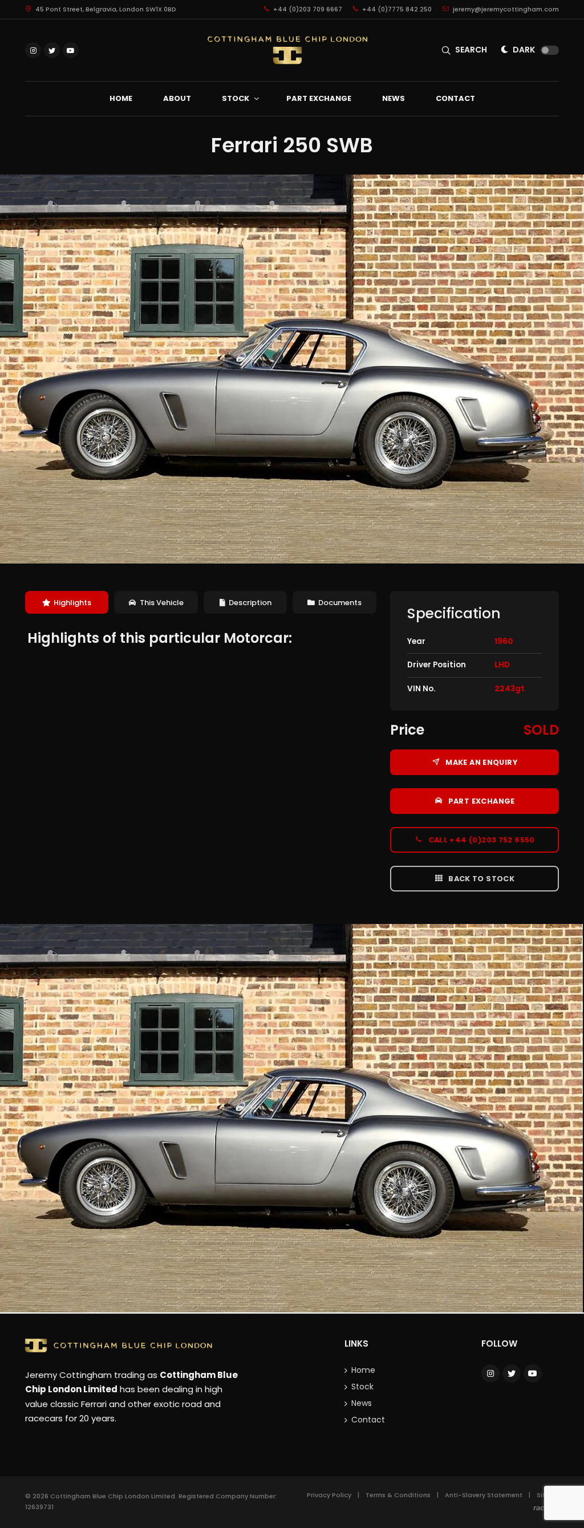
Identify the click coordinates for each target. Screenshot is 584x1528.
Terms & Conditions (398, 1494)
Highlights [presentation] (72, 602)
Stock (362, 1386)
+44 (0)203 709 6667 (306, 9)
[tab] (66, 602)
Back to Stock (480, 878)
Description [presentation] (250, 602)
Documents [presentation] (340, 602)
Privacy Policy (329, 1494)
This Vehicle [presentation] (162, 602)
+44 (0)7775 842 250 (396, 9)
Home (363, 1370)
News (361, 1403)
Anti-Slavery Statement (483, 1494)
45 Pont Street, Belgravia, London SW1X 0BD (105, 9)
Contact (368, 1419)
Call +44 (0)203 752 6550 (480, 840)
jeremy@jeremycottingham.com (505, 9)
